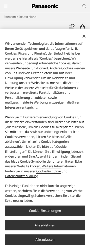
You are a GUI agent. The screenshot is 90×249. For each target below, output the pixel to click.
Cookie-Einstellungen (45, 210)
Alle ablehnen (45, 225)
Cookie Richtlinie (48, 171)
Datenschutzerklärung (21, 176)
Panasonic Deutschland (20, 17)
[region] (45, 139)
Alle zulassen (45, 239)
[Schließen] (84, 36)
